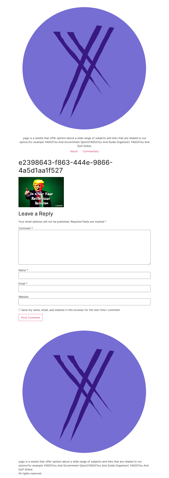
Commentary (91, 151)
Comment (25, 228)
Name (23, 270)
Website (23, 296)
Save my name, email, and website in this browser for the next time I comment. (70, 310)
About (74, 151)
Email (22, 283)
